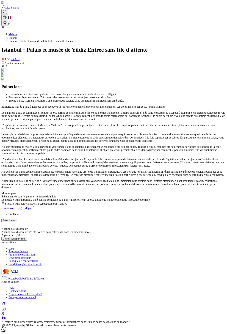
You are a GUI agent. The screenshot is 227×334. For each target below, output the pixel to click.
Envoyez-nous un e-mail (22, 297)
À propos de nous (18, 251)
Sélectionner (9, 220)
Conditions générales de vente (25, 264)
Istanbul (13, 37)
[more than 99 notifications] (4, 23)
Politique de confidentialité (23, 260)
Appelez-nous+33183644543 (25, 294)
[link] (13, 34)
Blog (11, 248)
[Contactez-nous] (3, 330)
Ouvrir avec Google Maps (16, 208)
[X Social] (2, 313)
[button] (10, 7)
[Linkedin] (3, 318)
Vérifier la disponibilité (14, 238)
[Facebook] (3, 305)
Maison (13, 34)
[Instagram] (3, 310)
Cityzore (10, 278)
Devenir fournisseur (20, 257)
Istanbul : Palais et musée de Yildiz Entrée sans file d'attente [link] (42, 41)
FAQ (11, 287)
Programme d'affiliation (22, 254)
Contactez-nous (17, 290)
